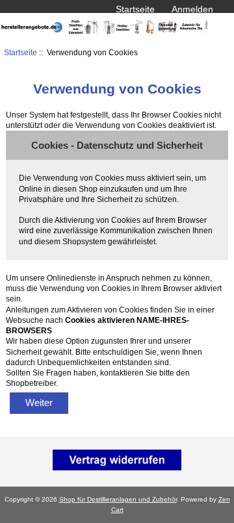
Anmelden (192, 9)
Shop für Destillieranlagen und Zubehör (118, 499)
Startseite (135, 9)
